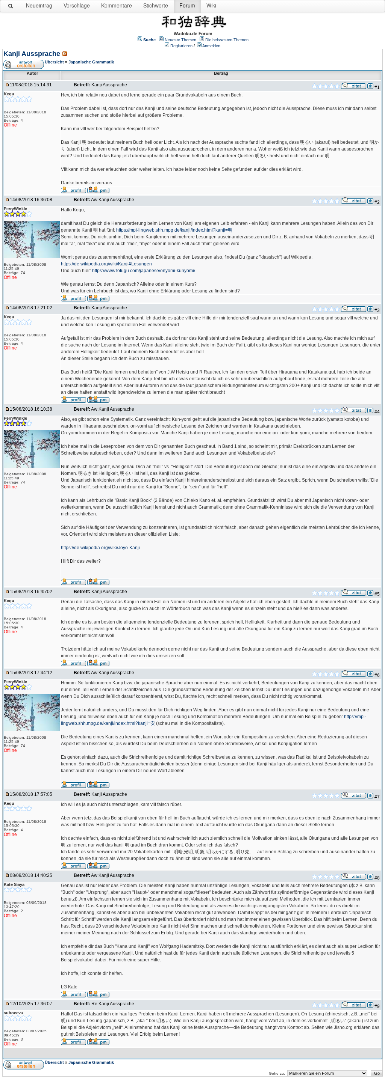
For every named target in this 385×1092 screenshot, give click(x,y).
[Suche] (11, 7)
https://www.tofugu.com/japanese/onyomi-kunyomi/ (143, 270)
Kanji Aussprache (31, 53)
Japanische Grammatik (91, 62)
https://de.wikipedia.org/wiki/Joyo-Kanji (100, 547)
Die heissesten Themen (227, 40)
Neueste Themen (180, 40)
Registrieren (181, 46)
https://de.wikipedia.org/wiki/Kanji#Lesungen (106, 264)
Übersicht (54, 62)
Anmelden (211, 46)
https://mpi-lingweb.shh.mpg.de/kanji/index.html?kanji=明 (174, 230)
